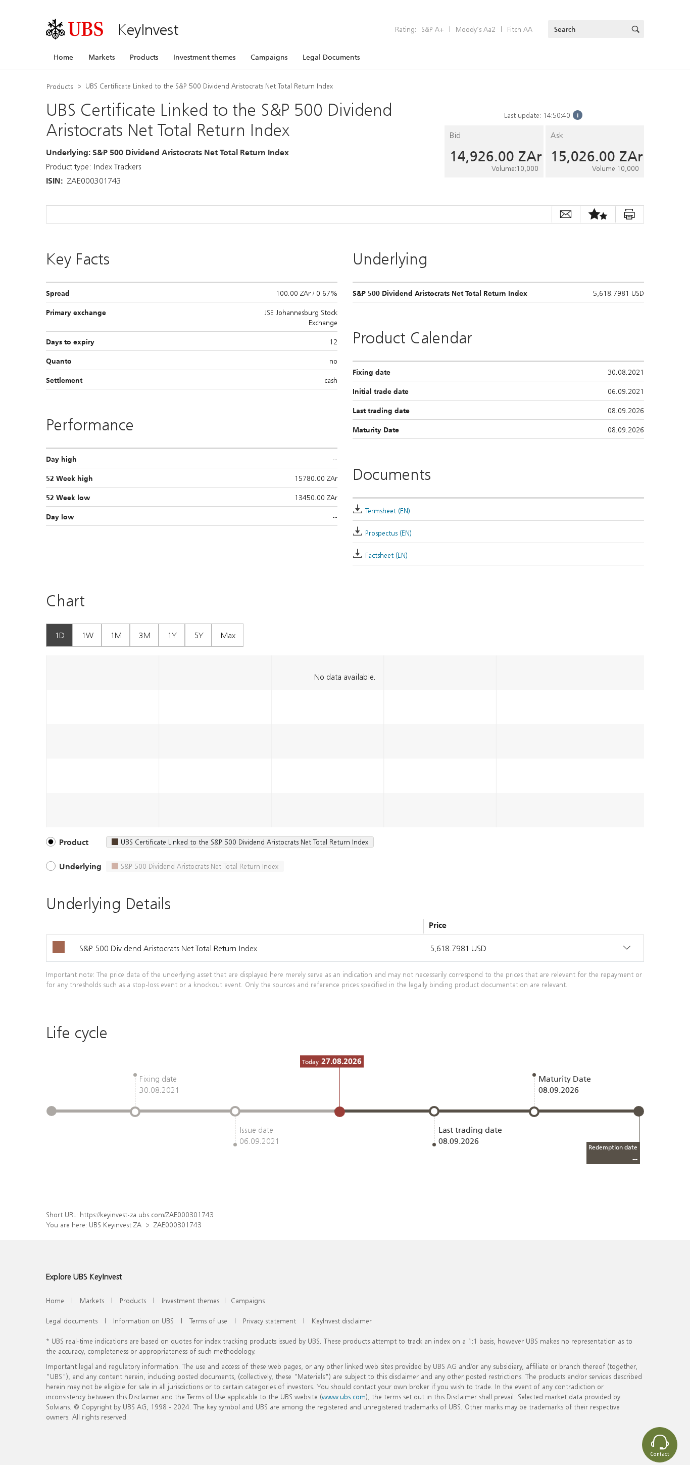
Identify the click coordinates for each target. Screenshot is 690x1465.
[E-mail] (566, 214)
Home (63, 57)
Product (73, 842)
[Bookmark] (597, 214)
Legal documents (71, 1320)
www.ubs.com (344, 1396)
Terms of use (208, 1320)
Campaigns (269, 57)
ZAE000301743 (178, 1224)
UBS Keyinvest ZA (115, 1224)
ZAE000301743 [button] (94, 180)
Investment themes (204, 57)
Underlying (80, 866)
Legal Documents (331, 57)
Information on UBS (143, 1320)
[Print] (629, 214)
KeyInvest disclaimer (342, 1320)
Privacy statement (269, 1320)
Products (144, 57)
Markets (101, 57)
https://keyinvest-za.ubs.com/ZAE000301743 (147, 1214)
